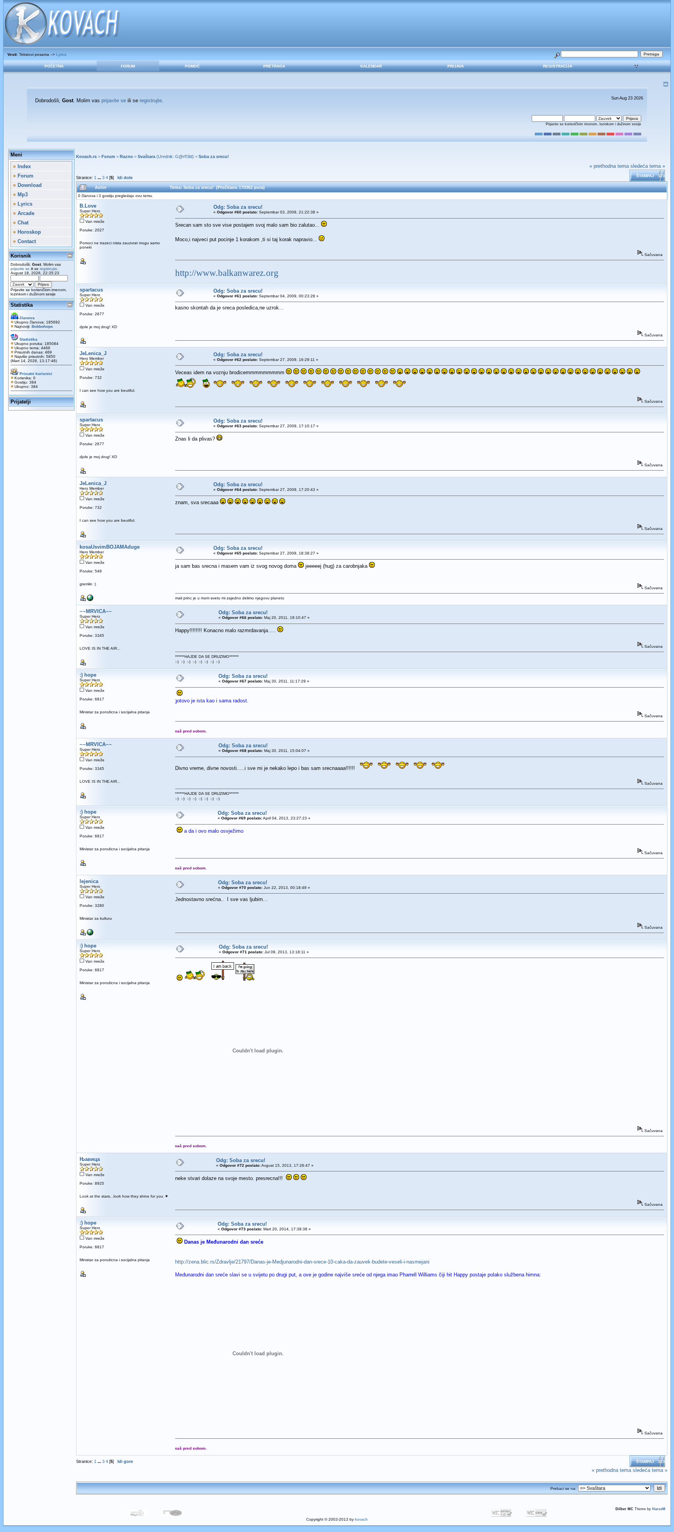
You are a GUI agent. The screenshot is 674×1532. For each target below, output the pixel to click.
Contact (26, 241)
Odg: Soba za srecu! (238, 207)
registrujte (151, 100)
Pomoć (192, 66)
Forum (128, 66)
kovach (361, 1519)
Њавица (90, 1159)
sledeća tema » (647, 166)
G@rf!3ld (183, 156)
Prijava (455, 66)
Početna (54, 66)
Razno (126, 156)
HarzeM (658, 1509)
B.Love (88, 206)
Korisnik (21, 256)
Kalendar (371, 66)
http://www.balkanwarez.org (226, 273)
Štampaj (645, 176)
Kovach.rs (86, 156)
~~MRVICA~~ (96, 611)
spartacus (91, 290)
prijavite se (113, 100)
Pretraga (274, 66)
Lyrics (61, 54)
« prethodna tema (609, 166)
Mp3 (22, 194)
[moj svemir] (90, 599)
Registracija (557, 66)
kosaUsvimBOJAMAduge (110, 547)
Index (23, 166)
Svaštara (146, 156)
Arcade (25, 213)
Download (29, 185)
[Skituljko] (90, 934)
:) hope (88, 675)
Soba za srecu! (214, 156)
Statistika (22, 305)
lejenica (89, 881)
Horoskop (28, 232)
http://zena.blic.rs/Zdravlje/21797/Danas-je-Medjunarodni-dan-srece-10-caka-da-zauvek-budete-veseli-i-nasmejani (302, 1262)
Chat (22, 223)
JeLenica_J (93, 353)
